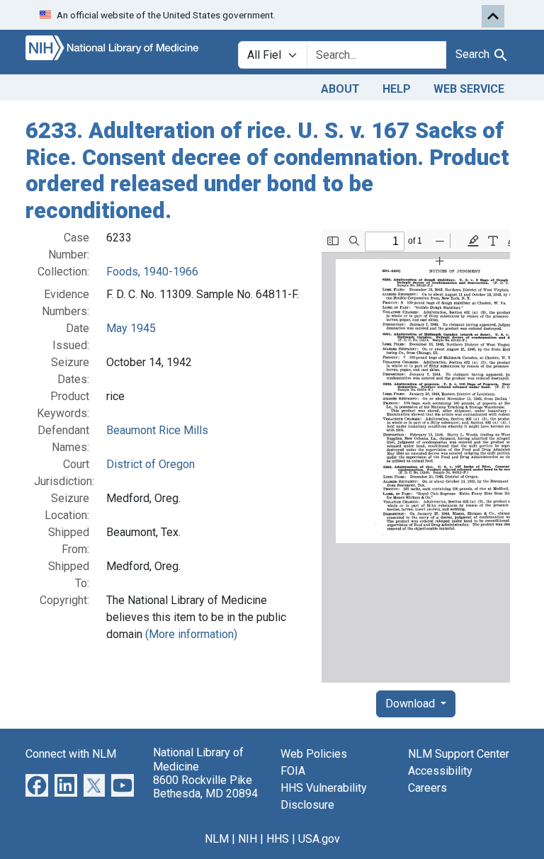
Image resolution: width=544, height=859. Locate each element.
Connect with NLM (71, 754)
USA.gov (319, 839)
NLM (217, 839)
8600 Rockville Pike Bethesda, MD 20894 (205, 786)
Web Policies (313, 754)
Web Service (469, 89)
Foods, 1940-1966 (152, 271)
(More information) (191, 634)
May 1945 (131, 328)
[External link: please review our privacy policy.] (37, 785)
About (340, 89)
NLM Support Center (458, 754)
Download (411, 703)
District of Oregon (150, 464)
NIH (247, 839)
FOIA (292, 771)
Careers (427, 788)
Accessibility (440, 771)
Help (396, 89)
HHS (277, 839)
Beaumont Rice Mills (157, 430)
